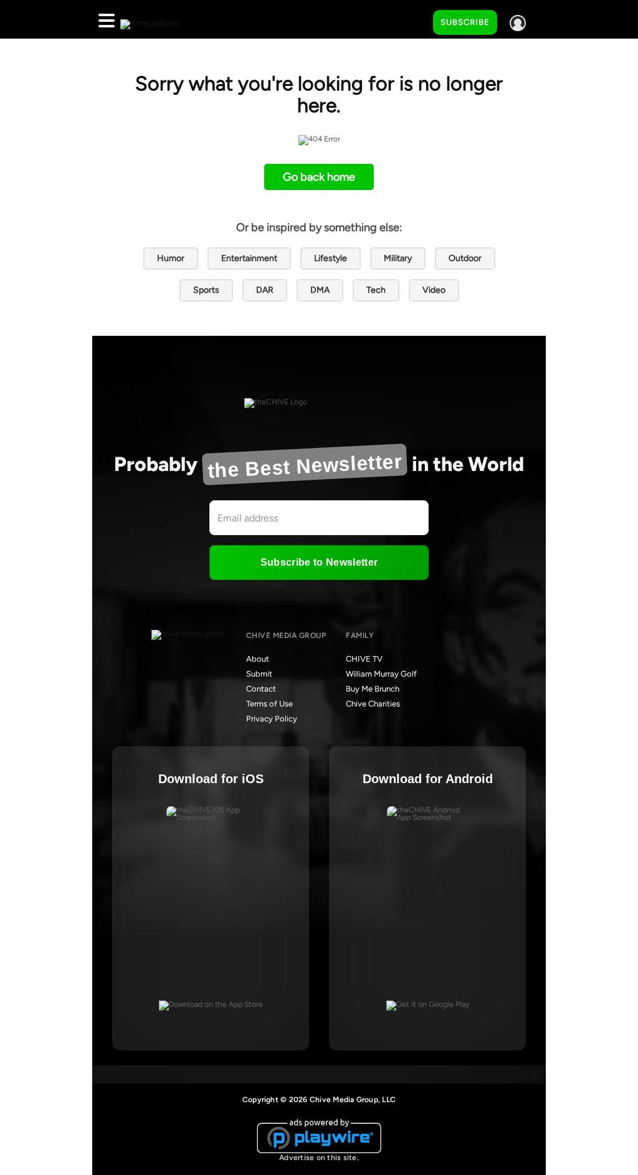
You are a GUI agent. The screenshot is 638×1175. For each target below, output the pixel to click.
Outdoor (465, 258)
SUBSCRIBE (465, 22)
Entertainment (249, 258)
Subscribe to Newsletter (319, 562)
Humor (170, 258)
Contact (261, 688)
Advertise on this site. (319, 1157)
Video (433, 290)
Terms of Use (269, 703)
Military (398, 258)
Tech (376, 290)
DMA (320, 290)
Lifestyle (330, 258)
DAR (265, 290)
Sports (206, 290)
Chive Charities (373, 703)
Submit (259, 673)
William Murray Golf (381, 673)
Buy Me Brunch (372, 688)
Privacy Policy (271, 718)
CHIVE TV (364, 659)
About (257, 659)
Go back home (319, 177)
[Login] (517, 23)
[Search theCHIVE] (414, 19)
